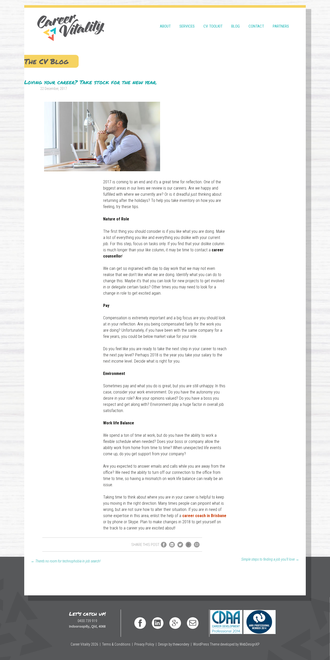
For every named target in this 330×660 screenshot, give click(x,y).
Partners (281, 26)
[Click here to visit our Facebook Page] (140, 623)
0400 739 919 (87, 621)
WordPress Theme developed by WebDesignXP (226, 644)
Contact (256, 26)
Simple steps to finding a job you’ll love (270, 559)
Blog (235, 26)
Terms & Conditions (116, 644)
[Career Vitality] (70, 24)
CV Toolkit (212, 26)
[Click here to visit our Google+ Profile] (175, 623)
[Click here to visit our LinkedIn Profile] (157, 623)
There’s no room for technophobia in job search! (66, 561)
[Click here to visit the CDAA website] (226, 617)
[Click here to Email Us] (193, 623)
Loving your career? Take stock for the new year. (90, 82)
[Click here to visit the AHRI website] (259, 617)
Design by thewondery (173, 644)
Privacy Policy (144, 644)
